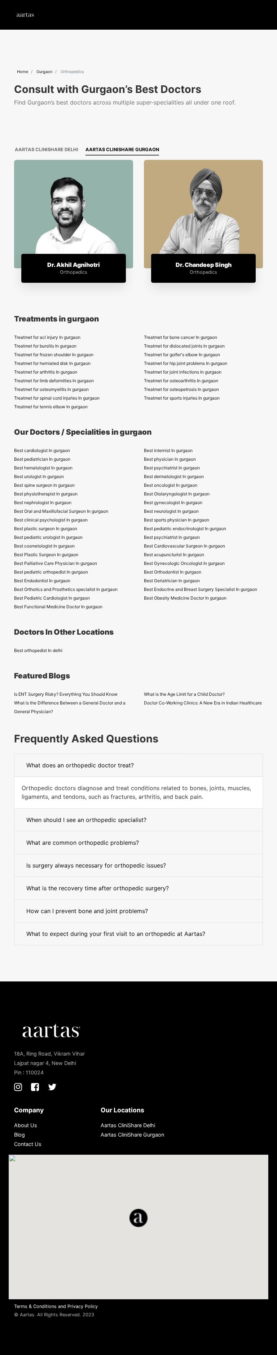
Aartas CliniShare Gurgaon (122, 149)
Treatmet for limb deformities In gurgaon (54, 380)
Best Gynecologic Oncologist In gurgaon (184, 563)
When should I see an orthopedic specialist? (86, 819)
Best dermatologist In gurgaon (174, 476)
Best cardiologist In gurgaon (42, 450)
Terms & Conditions (35, 1306)
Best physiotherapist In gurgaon (46, 494)
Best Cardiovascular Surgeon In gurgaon (184, 546)
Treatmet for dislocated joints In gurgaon (184, 346)
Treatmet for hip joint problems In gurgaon (185, 363)
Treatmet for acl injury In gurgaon (47, 337)
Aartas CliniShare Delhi (46, 149)
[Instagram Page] (18, 1086)
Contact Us (27, 1144)
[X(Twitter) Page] (52, 1086)
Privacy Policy (82, 1306)
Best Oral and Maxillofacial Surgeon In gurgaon (61, 511)
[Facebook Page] (35, 1086)
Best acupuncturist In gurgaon (174, 554)
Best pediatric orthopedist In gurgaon (51, 572)
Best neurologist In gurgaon (171, 511)
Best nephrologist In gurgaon (42, 502)
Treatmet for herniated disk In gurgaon (52, 363)
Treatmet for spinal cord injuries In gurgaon (57, 398)
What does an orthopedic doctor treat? (80, 765)
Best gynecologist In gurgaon (173, 502)
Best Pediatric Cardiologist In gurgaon (52, 598)
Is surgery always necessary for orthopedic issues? (96, 865)
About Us (25, 1125)
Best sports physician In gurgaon (176, 520)
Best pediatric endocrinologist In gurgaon (185, 528)
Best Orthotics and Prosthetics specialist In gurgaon (66, 589)
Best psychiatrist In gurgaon (172, 467)
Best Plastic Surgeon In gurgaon (46, 554)
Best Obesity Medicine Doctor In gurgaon (185, 598)
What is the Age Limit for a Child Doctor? (184, 694)
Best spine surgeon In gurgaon (44, 485)
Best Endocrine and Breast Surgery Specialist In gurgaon (200, 589)
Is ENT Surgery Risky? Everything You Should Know (66, 694)
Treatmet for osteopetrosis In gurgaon (181, 389)
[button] (255, 14)
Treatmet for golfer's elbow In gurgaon (182, 354)
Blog (19, 1135)
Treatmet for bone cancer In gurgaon (180, 337)
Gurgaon (44, 71)
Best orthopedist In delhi (38, 650)
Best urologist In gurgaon (39, 476)
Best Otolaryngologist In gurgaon (177, 494)
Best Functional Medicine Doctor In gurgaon (58, 606)
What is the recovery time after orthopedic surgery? (97, 888)
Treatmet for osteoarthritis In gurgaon (181, 380)
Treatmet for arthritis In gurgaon (45, 372)
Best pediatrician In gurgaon (42, 459)
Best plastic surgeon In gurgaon (45, 528)
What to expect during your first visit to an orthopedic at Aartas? (115, 933)
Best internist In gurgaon (168, 450)
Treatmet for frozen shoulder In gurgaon (53, 354)
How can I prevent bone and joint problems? (87, 911)
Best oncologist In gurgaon (170, 485)
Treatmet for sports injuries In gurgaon (182, 398)
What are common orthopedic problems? (82, 842)
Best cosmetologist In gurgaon (44, 546)
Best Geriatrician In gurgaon (172, 580)
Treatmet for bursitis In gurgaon (45, 346)
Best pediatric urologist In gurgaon (48, 537)
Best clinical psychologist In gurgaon (51, 520)
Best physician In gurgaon (170, 459)
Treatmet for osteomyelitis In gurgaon (51, 389)
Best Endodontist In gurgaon (42, 580)
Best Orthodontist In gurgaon (172, 572)
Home (22, 71)
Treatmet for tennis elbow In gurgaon (51, 406)
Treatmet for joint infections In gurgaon (182, 372)
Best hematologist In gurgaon (43, 467)
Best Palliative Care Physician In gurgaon (55, 563)
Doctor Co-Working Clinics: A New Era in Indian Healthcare (203, 703)
